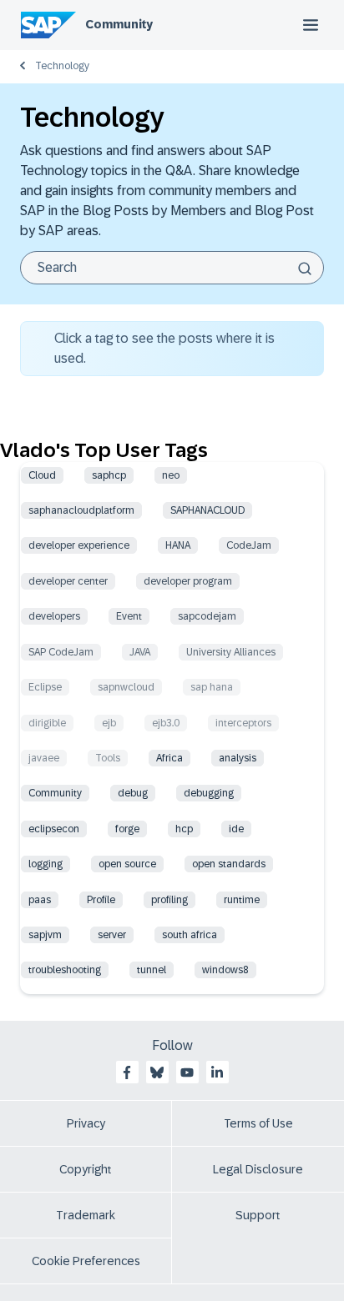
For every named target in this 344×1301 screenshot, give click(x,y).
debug (133, 793)
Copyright (85, 1169)
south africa (189, 935)
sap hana (211, 687)
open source (127, 864)
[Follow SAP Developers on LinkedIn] (217, 1072)
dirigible (47, 723)
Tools (107, 758)
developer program (188, 581)
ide (236, 829)
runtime (242, 900)
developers (54, 616)
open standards (229, 864)
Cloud (42, 475)
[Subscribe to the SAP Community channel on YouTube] (187, 1072)
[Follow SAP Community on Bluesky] (157, 1072)
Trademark (85, 1215)
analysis (237, 758)
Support (258, 1215)
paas (39, 900)
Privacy (86, 1123)
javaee (43, 758)
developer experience (78, 545)
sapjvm (45, 935)
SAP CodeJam (61, 652)
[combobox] (172, 267)
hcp (184, 829)
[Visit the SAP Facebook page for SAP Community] (127, 1072)
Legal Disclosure (258, 1169)
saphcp (109, 475)
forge (127, 829)
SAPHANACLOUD (207, 510)
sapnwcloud (126, 687)
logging (45, 864)
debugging (209, 793)
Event (129, 616)
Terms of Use (258, 1123)
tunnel (151, 970)
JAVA (139, 652)
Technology (62, 66)
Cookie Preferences (86, 1261)
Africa (169, 758)
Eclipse (45, 687)
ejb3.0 (166, 723)
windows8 (225, 970)
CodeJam (248, 545)
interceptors (243, 723)
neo (171, 475)
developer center (68, 581)
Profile (101, 900)
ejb (109, 723)
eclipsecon (53, 829)
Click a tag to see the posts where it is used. (164, 348)
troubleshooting (64, 970)
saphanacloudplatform (81, 510)
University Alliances (231, 652)
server (112, 935)
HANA (177, 545)
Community (119, 24)
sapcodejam (207, 616)
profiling (169, 900)
